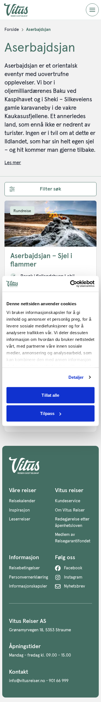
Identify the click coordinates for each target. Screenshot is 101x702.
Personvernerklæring (28, 577)
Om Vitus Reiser (70, 510)
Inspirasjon (19, 510)
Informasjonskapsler (28, 586)
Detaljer (76, 377)
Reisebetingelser (24, 568)
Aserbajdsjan (38, 29)
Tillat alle (50, 395)
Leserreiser (19, 519)
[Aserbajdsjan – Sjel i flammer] (50, 224)
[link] (11, 30)
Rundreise (22, 211)
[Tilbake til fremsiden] (20, 10)
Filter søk (50, 189)
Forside (11, 29)
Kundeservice (67, 501)
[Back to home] (50, 465)
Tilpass (47, 413)
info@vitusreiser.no (27, 681)
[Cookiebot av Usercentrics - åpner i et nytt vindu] (71, 284)
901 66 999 (58, 681)
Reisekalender (22, 501)
